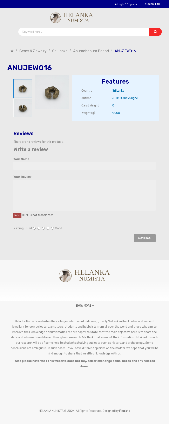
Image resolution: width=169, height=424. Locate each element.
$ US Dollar (153, 4)
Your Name (21, 159)
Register (132, 4)
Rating (18, 228)
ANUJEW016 (125, 51)
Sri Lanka (60, 51)
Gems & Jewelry (33, 51)
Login (120, 4)
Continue (144, 238)
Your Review (22, 177)
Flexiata (124, 411)
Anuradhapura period (91, 51)
